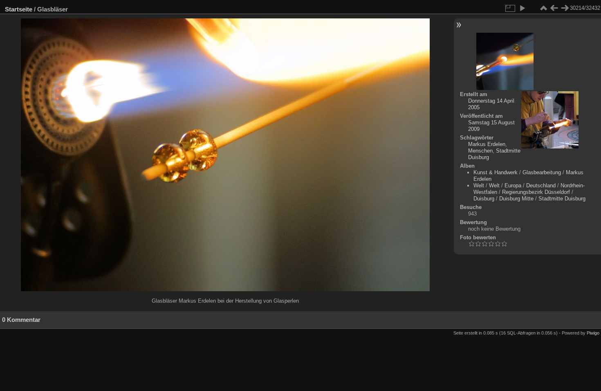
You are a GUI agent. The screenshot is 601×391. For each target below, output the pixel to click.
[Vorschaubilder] (543, 8)
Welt (478, 185)
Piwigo (593, 332)
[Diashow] (522, 8)
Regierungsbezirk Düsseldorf (536, 192)
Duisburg (483, 199)
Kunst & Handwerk (495, 172)
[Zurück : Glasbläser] (554, 8)
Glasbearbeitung (542, 172)
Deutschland (541, 185)
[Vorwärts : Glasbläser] (564, 8)
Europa (513, 185)
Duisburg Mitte (516, 199)
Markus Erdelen (486, 144)
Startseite (18, 9)
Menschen (480, 151)
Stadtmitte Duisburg (561, 199)
